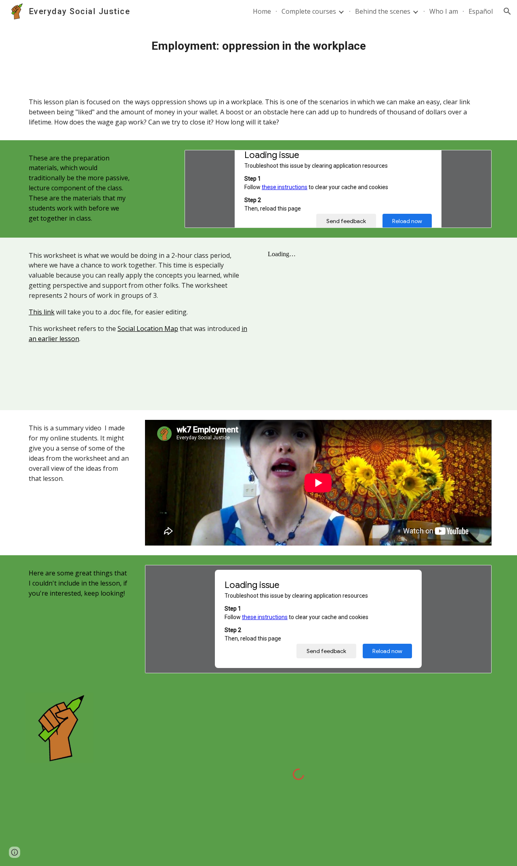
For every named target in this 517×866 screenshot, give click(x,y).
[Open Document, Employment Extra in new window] (476, 575)
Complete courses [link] (309, 11)
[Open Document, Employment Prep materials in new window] (476, 160)
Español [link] (481, 11)
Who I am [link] (443, 11)
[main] (258, 46)
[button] (507, 11)
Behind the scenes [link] (382, 11)
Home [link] (262, 11)
